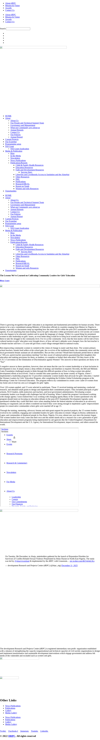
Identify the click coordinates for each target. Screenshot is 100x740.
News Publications (18, 160)
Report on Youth (22, 186)
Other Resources (22, 177)
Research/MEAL (23, 184)
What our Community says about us (25, 128)
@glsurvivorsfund (22, 561)
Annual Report (16, 137)
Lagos (7, 281)
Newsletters (15, 158)
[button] (50, 26)
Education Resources (24, 167)
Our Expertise (11, 142)
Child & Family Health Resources (29, 165)
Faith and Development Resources (30, 170)
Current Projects (11, 139)
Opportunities (10, 191)
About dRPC (10, 3)
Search (3, 28)
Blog (12, 153)
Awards (8, 8)
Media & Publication (13, 151)
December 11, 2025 (69, 565)
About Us (14, 120)
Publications (21, 181)
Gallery (8, 710)
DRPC (11, 736)
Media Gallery (11, 713)
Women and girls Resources (27, 188)
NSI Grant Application (19, 149)
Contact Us (9, 10)
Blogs (2, 281)
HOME (8, 116)
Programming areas (13, 144)
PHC (18, 179)
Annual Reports (16, 130)
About (7, 118)
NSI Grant (9, 146)
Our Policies (15, 135)
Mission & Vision (12, 5)
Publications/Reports (18, 163)
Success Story (26, 172)
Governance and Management (22, 125)
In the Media (15, 156)
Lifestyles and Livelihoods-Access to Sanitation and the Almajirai (42, 174)
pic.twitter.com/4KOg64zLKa (82, 561)
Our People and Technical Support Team (27, 123)
